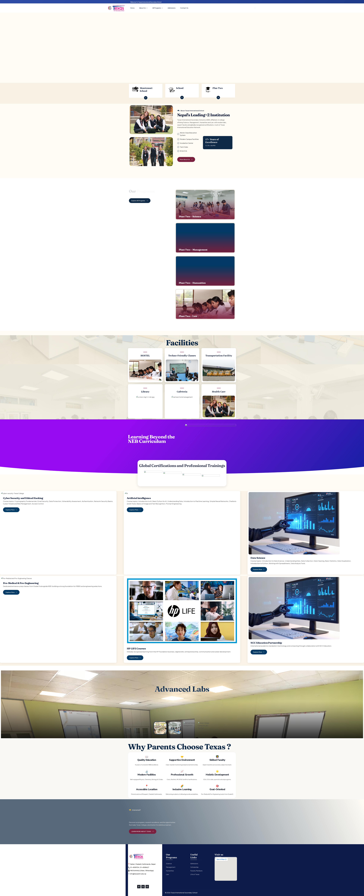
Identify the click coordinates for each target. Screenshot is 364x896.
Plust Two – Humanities (192, 283)
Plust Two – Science (190, 216)
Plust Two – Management (193, 250)
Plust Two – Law (188, 316)
